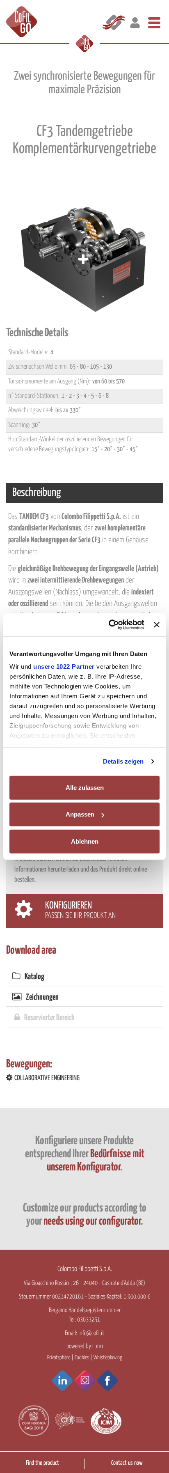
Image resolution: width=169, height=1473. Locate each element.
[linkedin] (62, 1380)
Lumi (97, 1346)
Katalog (34, 977)
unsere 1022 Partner (64, 666)
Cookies (82, 1358)
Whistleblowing (108, 1358)
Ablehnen (84, 840)
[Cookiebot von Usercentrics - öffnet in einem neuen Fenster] (109, 624)
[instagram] (85, 1380)
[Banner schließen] (157, 625)
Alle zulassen (85, 787)
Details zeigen (123, 761)
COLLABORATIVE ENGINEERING (47, 1078)
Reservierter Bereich (49, 1018)
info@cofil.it (91, 1333)
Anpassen (80, 814)
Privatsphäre (58, 1358)
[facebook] (107, 1380)
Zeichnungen (42, 997)
